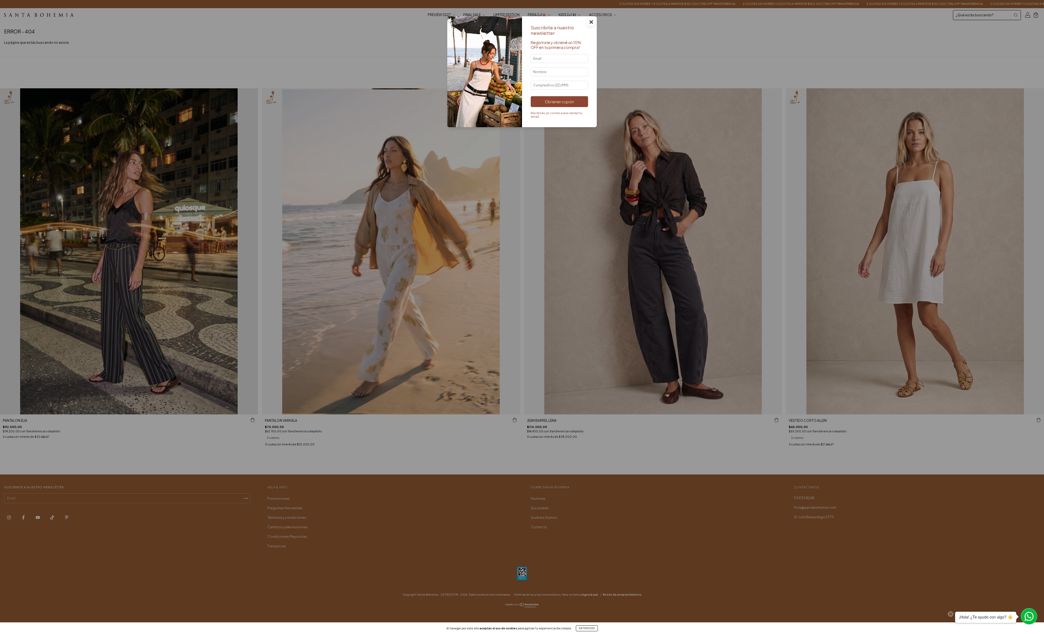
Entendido (587, 628)
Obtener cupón (559, 101)
